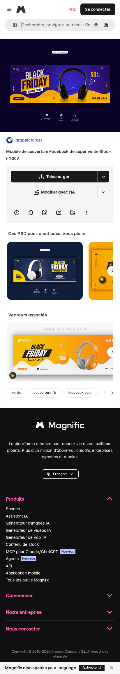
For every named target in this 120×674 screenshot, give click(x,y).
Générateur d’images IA (28, 523)
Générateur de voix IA (26, 537)
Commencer (19, 595)
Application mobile (23, 573)
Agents (20, 558)
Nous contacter (23, 629)
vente (16, 392)
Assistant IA (17, 516)
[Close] (111, 667)
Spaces (13, 508)
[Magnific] (60, 426)
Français (60, 474)
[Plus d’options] (86, 212)
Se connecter (98, 9)
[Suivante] (112, 271)
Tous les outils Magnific (28, 580)
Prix (72, 9)
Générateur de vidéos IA (28, 530)
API (9, 566)
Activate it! (91, 667)
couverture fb (44, 392)
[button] (60, 474)
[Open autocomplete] (13, 25)
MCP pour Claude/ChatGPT (40, 551)
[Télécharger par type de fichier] (103, 176)
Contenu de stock (22, 544)
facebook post (80, 392)
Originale (38, 50)
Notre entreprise (24, 612)
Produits (15, 499)
